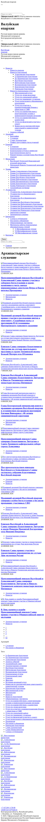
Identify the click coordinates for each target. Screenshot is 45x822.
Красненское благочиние (24, 87)
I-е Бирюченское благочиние (26, 76)
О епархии (14, 146)
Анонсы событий (17, 132)
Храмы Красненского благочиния (23, 184)
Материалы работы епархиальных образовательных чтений (23, 226)
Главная (9, 246)
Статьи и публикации (18, 219)
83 (6, 638)
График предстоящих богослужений (24, 142)
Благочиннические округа (20, 153)
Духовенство (11, 190)
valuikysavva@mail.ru (9, 810)
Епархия (9, 144)
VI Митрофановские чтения (26, 231)
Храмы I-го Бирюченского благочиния (25, 173)
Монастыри (10, 159)
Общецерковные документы (21, 223)
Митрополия (11, 297)
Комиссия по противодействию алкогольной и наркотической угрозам (27, 128)
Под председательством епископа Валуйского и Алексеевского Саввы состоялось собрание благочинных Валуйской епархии (19, 471)
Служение (14, 138)
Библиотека (10, 217)
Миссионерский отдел (23, 93)
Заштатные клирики (18, 212)
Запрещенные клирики (19, 214)
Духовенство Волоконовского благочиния (26, 206)
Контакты (9, 235)
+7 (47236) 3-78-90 (8, 808)
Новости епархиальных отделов (22, 91)
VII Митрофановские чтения (26, 233)
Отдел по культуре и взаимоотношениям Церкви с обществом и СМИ (26, 107)
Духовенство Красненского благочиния (25, 208)
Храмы (8, 169)
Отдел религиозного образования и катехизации (25, 719)
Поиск (4, 239)
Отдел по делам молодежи (25, 95)
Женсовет (9, 680)
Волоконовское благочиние (25, 85)
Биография (14, 136)
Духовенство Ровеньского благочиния (25, 210)
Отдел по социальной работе (26, 97)
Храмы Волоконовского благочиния (24, 182)
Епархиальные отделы (14, 674)
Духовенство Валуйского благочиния (25, 202)
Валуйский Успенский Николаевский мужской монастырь (25, 162)
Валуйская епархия (5, 51)
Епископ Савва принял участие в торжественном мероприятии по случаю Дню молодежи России (21, 553)
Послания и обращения (19, 221)
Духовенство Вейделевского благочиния (26, 204)
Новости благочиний (18, 72)
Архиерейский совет (14, 664)
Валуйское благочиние (24, 81)
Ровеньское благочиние (24, 89)
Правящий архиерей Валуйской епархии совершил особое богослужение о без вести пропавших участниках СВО (22, 500)
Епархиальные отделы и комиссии (23, 151)
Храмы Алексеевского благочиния (24, 171)
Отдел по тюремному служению (27, 99)
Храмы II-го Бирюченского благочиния (25, 175)
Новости (9, 68)
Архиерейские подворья (19, 188)
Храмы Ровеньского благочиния (23, 186)
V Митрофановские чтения (25, 229)
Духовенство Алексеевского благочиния (26, 192)
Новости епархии (17, 70)
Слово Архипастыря (18, 140)
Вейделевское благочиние (25, 83)
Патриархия (10, 721)
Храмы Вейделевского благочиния (24, 179)
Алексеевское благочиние (25, 74)
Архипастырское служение (16, 295)
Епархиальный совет (18, 149)
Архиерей (9, 134)
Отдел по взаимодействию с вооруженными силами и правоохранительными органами (28, 114)
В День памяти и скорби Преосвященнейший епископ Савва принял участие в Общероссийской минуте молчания (22, 613)
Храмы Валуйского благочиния (22, 177)
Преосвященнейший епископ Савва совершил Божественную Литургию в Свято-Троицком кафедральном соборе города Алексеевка (20, 443)
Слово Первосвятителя (15, 730)
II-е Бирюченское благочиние (26, 79)
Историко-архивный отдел (16, 682)
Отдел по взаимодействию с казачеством (22, 705)
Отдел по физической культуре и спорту (21, 717)
